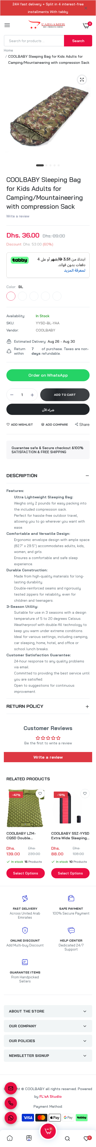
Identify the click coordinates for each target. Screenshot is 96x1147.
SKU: (10, 323)
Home (8, 50)
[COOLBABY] (46, 25)
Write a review (17, 216)
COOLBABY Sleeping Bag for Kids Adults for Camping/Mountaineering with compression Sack (44, 193)
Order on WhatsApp (48, 375)
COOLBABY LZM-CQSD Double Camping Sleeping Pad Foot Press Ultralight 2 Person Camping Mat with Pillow (23, 835)
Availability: (15, 316)
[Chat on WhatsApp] (11, 1118)
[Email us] (11, 1088)
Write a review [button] (48, 757)
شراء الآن (48, 410)
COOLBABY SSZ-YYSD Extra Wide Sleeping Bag (70, 835)
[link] (40, 793)
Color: (14, 287)
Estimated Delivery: (30, 341)
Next (85, 834)
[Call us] (11, 1103)
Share (84, 424)
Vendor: (12, 330)
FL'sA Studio (50, 1096)
